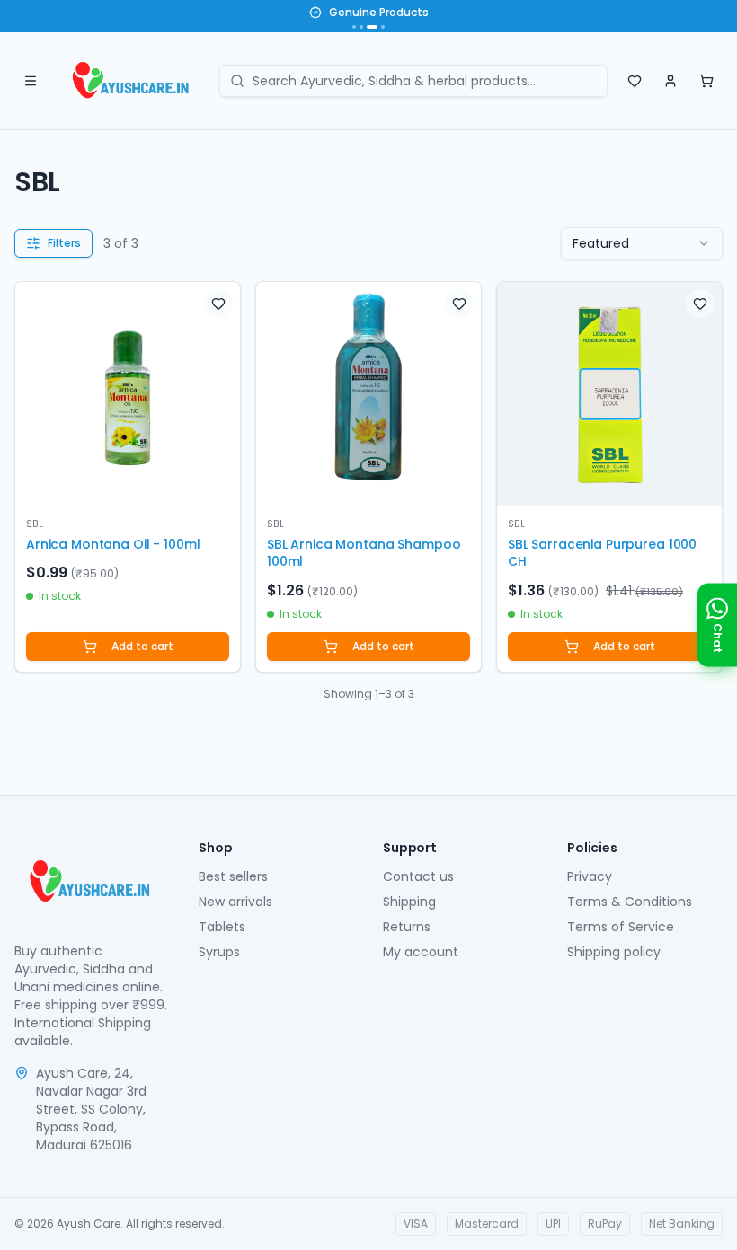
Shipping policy (614, 952)
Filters (64, 243)
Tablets (222, 927)
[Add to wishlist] (218, 303)
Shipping (409, 902)
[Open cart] (706, 81)
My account (420, 952)
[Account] (670, 81)
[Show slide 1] (354, 27)
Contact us (418, 876)
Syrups (219, 952)
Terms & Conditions (629, 902)
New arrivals (235, 902)
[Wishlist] (634, 81)
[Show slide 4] (383, 27)
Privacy (589, 876)
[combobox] (642, 243)
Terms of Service (620, 927)
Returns (407, 927)
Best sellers (233, 876)
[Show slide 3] (372, 27)
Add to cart (142, 646)
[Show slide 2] (361, 27)
